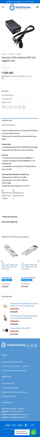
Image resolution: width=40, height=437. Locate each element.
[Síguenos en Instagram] (32, 346)
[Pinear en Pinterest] (20, 107)
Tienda (11, 54)
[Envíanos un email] (36, 346)
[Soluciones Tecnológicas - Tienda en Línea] (20, 7)
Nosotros (19, 429)
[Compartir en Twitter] (12, 107)
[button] (3, 7)
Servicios (27, 429)
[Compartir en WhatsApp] (4, 107)
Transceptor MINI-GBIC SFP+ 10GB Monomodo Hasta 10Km (29, 267)
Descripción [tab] (7, 120)
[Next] (38, 266)
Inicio (4, 54)
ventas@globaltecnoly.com (18, 414)
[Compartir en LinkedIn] (24, 107)
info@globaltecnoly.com (18, 417)
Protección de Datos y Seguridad (14, 370)
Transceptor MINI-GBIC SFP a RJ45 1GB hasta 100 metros (10, 267)
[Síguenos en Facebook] (28, 346)
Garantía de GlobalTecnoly (12, 362)
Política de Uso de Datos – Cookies (15, 366)
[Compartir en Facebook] (8, 107)
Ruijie (19, 54)
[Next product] (3, 68)
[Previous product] (7, 68)
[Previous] (1, 266)
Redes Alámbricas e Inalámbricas (14, 392)
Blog (34, 429)
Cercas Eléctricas (8, 383)
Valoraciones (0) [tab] (8, 125)
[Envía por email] (16, 107)
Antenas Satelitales (9, 396)
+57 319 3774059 (16, 411)
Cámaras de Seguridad (10, 388)
